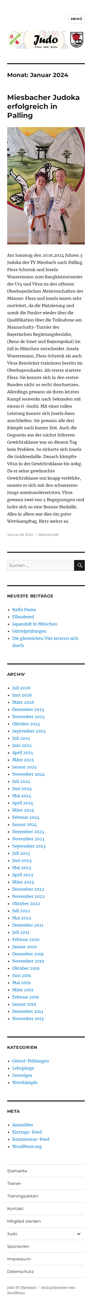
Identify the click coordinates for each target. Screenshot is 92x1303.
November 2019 (28, 961)
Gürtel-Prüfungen (30, 1060)
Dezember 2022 (28, 889)
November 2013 (28, 1018)
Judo (12, 1233)
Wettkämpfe (48, 534)
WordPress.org (27, 1146)
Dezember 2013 (27, 1011)
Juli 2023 (21, 853)
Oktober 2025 (26, 723)
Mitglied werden (24, 1221)
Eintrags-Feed (27, 1132)
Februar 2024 (25, 817)
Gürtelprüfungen (29, 631)
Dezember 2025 (28, 709)
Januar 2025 (24, 766)
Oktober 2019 (26, 968)
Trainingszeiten (22, 1196)
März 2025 (23, 759)
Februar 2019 (25, 997)
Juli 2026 (21, 687)
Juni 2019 (21, 975)
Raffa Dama (24, 609)
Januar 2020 (24, 946)
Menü (76, 19)
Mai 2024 (21, 795)
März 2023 (23, 881)
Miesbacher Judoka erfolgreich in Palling (43, 106)
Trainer (14, 1183)
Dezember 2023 (28, 831)
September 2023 (28, 846)
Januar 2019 (24, 1004)
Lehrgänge (23, 1068)
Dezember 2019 (28, 953)
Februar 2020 (25, 939)
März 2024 (23, 810)
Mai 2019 (21, 982)
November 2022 (28, 896)
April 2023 (22, 874)
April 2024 (22, 802)
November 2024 (28, 774)
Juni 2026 (22, 695)
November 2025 (28, 716)
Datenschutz (20, 1271)
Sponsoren (18, 1246)
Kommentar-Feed (30, 1139)
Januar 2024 (24, 824)
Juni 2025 (22, 745)
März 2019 (22, 989)
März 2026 (23, 702)
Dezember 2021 (27, 925)
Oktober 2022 (26, 903)
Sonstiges (22, 1075)
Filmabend (23, 616)
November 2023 (28, 838)
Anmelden (22, 1124)
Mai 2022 (21, 917)
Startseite (17, 1170)
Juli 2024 (21, 781)
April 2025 (22, 752)
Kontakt (15, 1208)
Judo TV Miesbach (22, 1288)
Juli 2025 (21, 738)
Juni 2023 (21, 860)
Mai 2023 (21, 867)
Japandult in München (34, 623)
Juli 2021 (20, 932)
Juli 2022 (21, 910)
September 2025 (29, 731)
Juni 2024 (22, 788)
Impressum (19, 1259)
